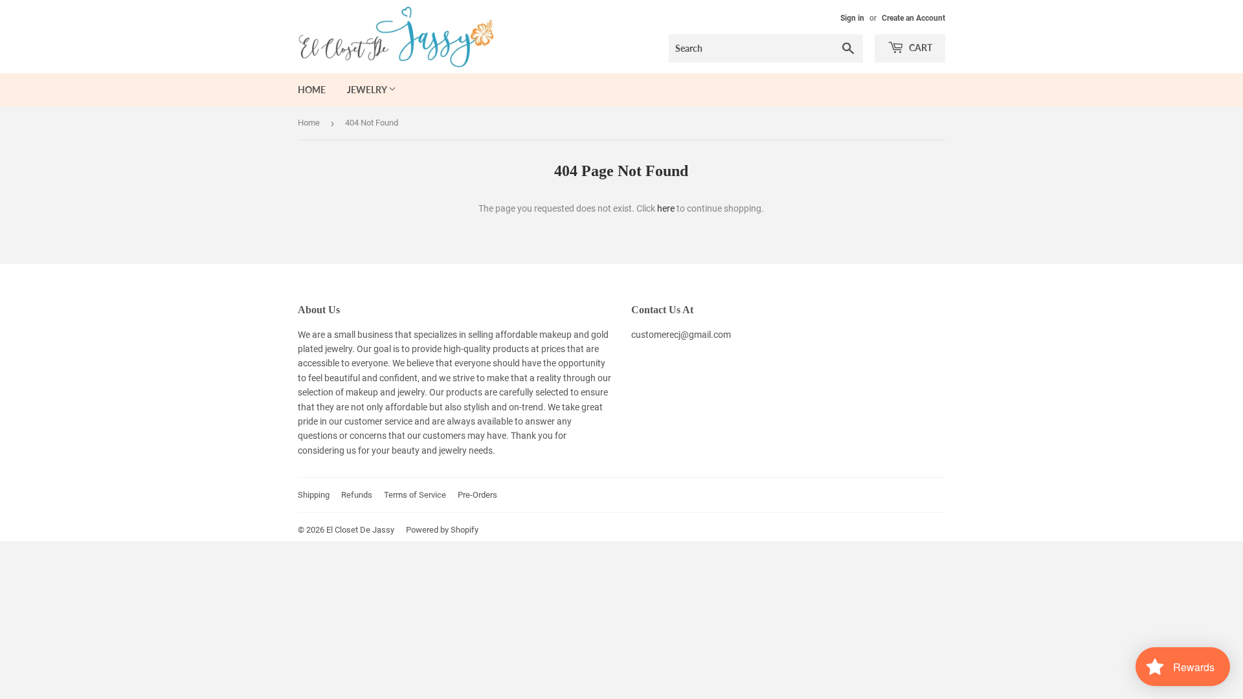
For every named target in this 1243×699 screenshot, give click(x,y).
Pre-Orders (477, 495)
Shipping (314, 495)
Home (312, 89)
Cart (919, 47)
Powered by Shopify (442, 530)
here (666, 208)
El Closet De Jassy (360, 530)
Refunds (356, 495)
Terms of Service (415, 495)
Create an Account (913, 18)
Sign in (852, 18)
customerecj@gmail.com (681, 334)
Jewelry (367, 89)
